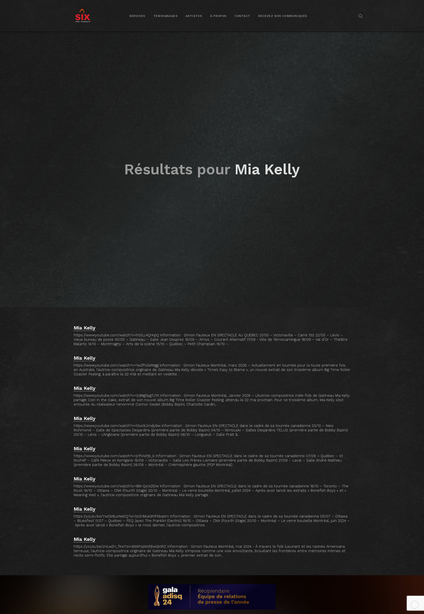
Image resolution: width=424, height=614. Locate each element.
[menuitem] (137, 16)
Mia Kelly (84, 328)
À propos (218, 16)
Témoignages (165, 16)
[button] (360, 16)
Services (137, 16)
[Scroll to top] (415, 604)
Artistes (194, 16)
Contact (242, 16)
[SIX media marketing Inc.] (83, 16)
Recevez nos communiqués (282, 16)
